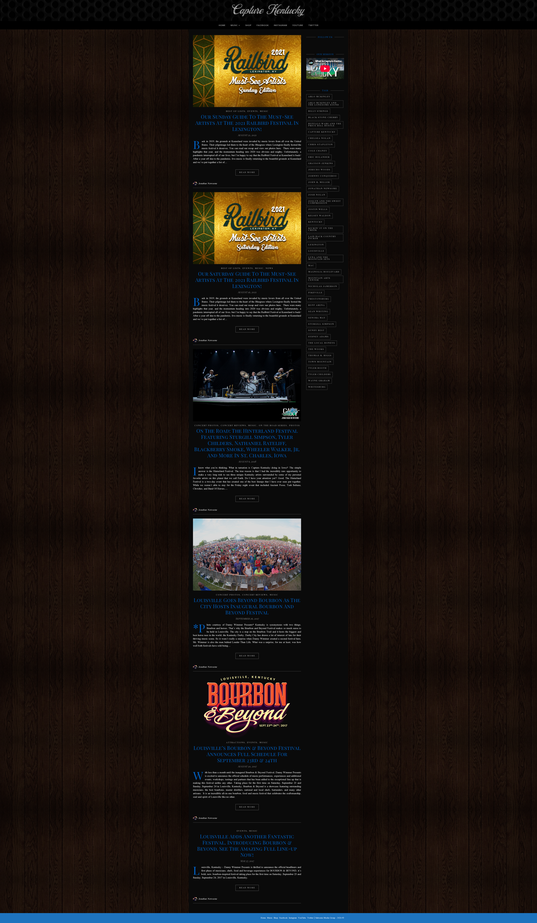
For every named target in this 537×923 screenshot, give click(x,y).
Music (234, 25)
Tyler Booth (317, 368)
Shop (248, 25)
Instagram (280, 25)
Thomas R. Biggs (320, 356)
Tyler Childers (319, 374)
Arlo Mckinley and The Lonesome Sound (323, 104)
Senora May (316, 318)
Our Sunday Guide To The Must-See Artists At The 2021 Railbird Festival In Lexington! (247, 122)
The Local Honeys (321, 343)
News (269, 268)
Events (252, 111)
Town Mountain (320, 362)
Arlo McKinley (319, 97)
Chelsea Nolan (319, 138)
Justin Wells (318, 209)
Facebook (263, 25)
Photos (294, 426)
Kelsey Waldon (319, 216)
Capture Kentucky (321, 132)
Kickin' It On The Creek (320, 229)
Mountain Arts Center (319, 279)
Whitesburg (317, 387)
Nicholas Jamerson (322, 286)
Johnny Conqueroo (322, 176)
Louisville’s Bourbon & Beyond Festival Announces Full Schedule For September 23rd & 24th (247, 753)
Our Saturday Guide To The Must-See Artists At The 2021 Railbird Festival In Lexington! (247, 279)
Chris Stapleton (320, 145)
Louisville (316, 251)
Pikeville (315, 293)
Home (222, 25)
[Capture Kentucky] (268, 10)
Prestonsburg (318, 299)
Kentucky (315, 222)
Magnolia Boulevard (323, 272)
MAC (311, 266)
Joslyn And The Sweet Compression (324, 202)
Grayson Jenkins (320, 164)
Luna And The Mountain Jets (319, 258)
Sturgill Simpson (321, 324)
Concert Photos (206, 426)
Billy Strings (318, 111)
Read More (247, 172)
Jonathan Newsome (207, 183)
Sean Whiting (318, 312)
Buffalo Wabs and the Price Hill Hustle (324, 125)
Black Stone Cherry (323, 118)
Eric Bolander (319, 157)
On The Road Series (273, 426)
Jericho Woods (319, 170)
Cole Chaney (317, 151)
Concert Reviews (233, 426)
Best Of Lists (235, 111)
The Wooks (316, 349)
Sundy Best (316, 330)
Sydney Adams (318, 337)
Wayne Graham (319, 381)
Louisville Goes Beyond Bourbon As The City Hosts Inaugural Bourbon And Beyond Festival (247, 606)
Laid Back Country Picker (322, 238)
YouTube (297, 25)
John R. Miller (319, 182)
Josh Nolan (316, 195)
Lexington (316, 245)
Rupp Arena (316, 305)
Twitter (313, 25)
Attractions (235, 743)
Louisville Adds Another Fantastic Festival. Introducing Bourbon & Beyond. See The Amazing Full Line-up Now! (247, 845)
